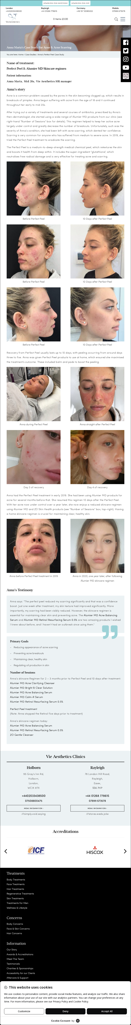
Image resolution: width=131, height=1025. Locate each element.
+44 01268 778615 (49, 11)
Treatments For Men (17, 903)
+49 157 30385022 (85, 11)
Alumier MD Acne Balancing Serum (31, 692)
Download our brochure (55, 3)
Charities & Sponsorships (20, 968)
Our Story (12, 949)
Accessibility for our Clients (21, 973)
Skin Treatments (15, 898)
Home (20, 54)
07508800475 (33, 800)
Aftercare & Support (17, 977)
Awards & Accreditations (20, 954)
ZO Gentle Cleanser (21, 734)
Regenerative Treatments (20, 893)
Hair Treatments (15, 889)
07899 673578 (118, 11)
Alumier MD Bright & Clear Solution (31, 687)
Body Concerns (15, 923)
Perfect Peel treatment (23, 709)
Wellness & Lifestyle (17, 907)
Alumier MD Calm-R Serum (26, 697)
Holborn (33, 767)
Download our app (80, 3)
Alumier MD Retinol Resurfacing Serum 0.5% (50, 619)
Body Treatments (16, 879)
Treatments (16, 873)
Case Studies (30, 54)
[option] (36, 850)
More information (33, 808)
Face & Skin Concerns (18, 928)
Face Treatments (16, 884)
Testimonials (13, 963)
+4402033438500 (14, 11)
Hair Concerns (14, 933)
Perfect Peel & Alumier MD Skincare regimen (36, 68)
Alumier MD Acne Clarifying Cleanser (32, 683)
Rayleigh (97, 767)
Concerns (14, 918)
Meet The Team (15, 959)
